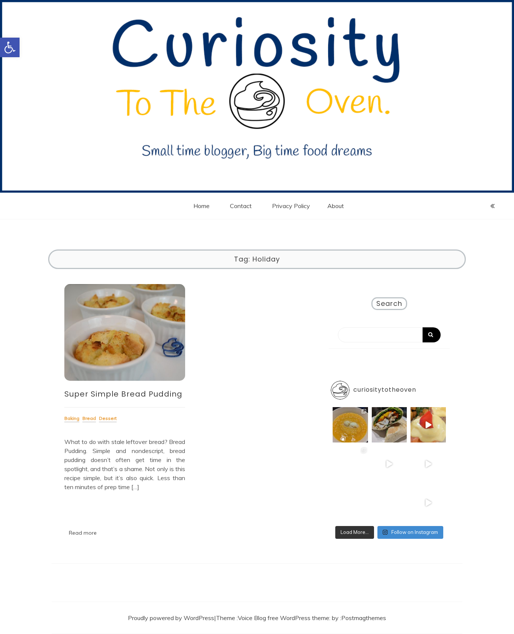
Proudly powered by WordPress (171, 618)
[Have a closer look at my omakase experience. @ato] (389, 503)
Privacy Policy (291, 206)
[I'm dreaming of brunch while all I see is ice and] (350, 464)
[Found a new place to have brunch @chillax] (389, 464)
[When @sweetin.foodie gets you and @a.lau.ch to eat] (428, 503)
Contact (241, 206)
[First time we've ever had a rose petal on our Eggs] (428, 424)
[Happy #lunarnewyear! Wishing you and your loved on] (428, 464)
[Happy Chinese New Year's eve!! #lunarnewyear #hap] (350, 503)
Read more (83, 532)
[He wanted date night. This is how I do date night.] (350, 424)
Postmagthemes (363, 618)
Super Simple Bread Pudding (123, 394)
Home (201, 206)
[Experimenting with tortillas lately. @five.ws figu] (389, 424)
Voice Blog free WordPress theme (283, 618)
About (335, 206)
